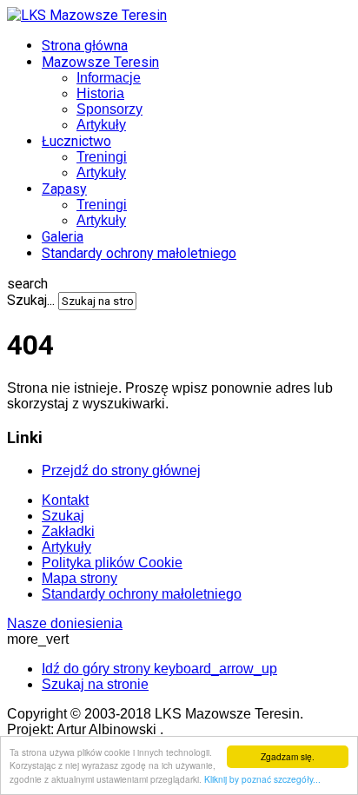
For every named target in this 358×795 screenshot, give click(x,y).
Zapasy (64, 189)
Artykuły (101, 124)
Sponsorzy (109, 109)
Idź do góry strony (159, 668)
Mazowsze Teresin (100, 62)
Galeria (62, 237)
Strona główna (85, 45)
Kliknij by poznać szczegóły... (262, 778)
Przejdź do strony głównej (121, 470)
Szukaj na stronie (95, 684)
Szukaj (63, 515)
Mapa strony (79, 578)
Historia (100, 93)
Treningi (101, 156)
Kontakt (65, 500)
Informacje (108, 77)
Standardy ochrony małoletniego (139, 253)
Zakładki (68, 531)
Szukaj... (31, 300)
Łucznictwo (76, 141)
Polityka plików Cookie (112, 562)
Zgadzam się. (288, 756)
